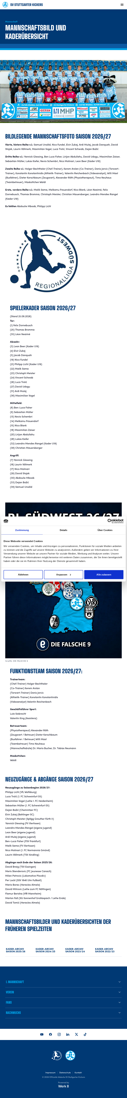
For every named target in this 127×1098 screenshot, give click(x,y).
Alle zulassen (103, 574)
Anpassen (61, 574)
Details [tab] (63, 530)
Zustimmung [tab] (22, 530)
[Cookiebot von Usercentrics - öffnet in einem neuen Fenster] (109, 521)
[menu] (122, 4)
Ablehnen (23, 574)
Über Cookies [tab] (105, 530)
